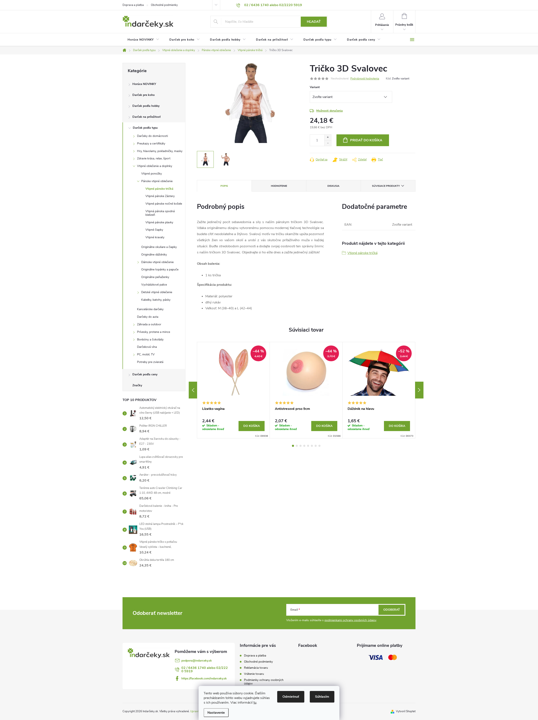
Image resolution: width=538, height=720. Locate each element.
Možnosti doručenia (329, 111)
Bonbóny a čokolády (150, 339)
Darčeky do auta (147, 317)
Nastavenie (216, 712)
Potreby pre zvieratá (150, 362)
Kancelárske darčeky (150, 309)
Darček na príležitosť (146, 117)
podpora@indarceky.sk (196, 661)
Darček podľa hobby (146, 106)
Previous (193, 390)
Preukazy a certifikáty (151, 144)
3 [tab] (300, 446)
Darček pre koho (143, 95)
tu (254, 702)
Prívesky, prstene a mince (153, 332)
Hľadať (314, 21)
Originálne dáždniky (154, 255)
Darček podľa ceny (144, 374)
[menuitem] (143, 39)
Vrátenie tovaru (254, 674)
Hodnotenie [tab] (279, 186)
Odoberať (391, 610)
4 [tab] (304, 446)
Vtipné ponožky (151, 174)
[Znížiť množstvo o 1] (327, 143)
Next (419, 390)
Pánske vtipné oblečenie (157, 181)
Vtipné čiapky (154, 230)
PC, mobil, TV (146, 354)
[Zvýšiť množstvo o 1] (327, 137)
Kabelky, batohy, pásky (155, 300)
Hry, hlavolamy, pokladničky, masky (159, 151)
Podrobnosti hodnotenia (364, 78)
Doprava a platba (133, 5)
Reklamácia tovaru (256, 668)
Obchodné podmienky (164, 5)
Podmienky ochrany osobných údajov (264, 682)
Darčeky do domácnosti (152, 136)
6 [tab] (312, 446)
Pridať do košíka (366, 140)
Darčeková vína (147, 347)
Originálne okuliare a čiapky (159, 247)
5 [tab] (308, 446)
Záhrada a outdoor (149, 324)
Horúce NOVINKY (144, 84)
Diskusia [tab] (333, 186)
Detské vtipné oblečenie (156, 292)
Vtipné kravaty (154, 237)
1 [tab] (293, 446)
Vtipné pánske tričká (159, 189)
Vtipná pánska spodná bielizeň (160, 213)
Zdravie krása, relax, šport (153, 158)
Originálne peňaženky (155, 277)
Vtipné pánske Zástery (160, 196)
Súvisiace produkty (386, 186)
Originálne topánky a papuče (159, 269)
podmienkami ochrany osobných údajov (350, 620)
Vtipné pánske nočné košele (163, 204)
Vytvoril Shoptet (405, 711)
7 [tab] (316, 446)
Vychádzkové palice (154, 285)
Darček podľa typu (145, 128)
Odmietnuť (290, 696)
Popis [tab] (224, 186)
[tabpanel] (233, 390)
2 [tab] (297, 446)
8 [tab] (319, 446)
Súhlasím (322, 696)
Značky (137, 385)
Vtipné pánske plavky (159, 222)
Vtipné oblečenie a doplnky (154, 166)
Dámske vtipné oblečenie (157, 262)
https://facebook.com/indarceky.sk (204, 678)
